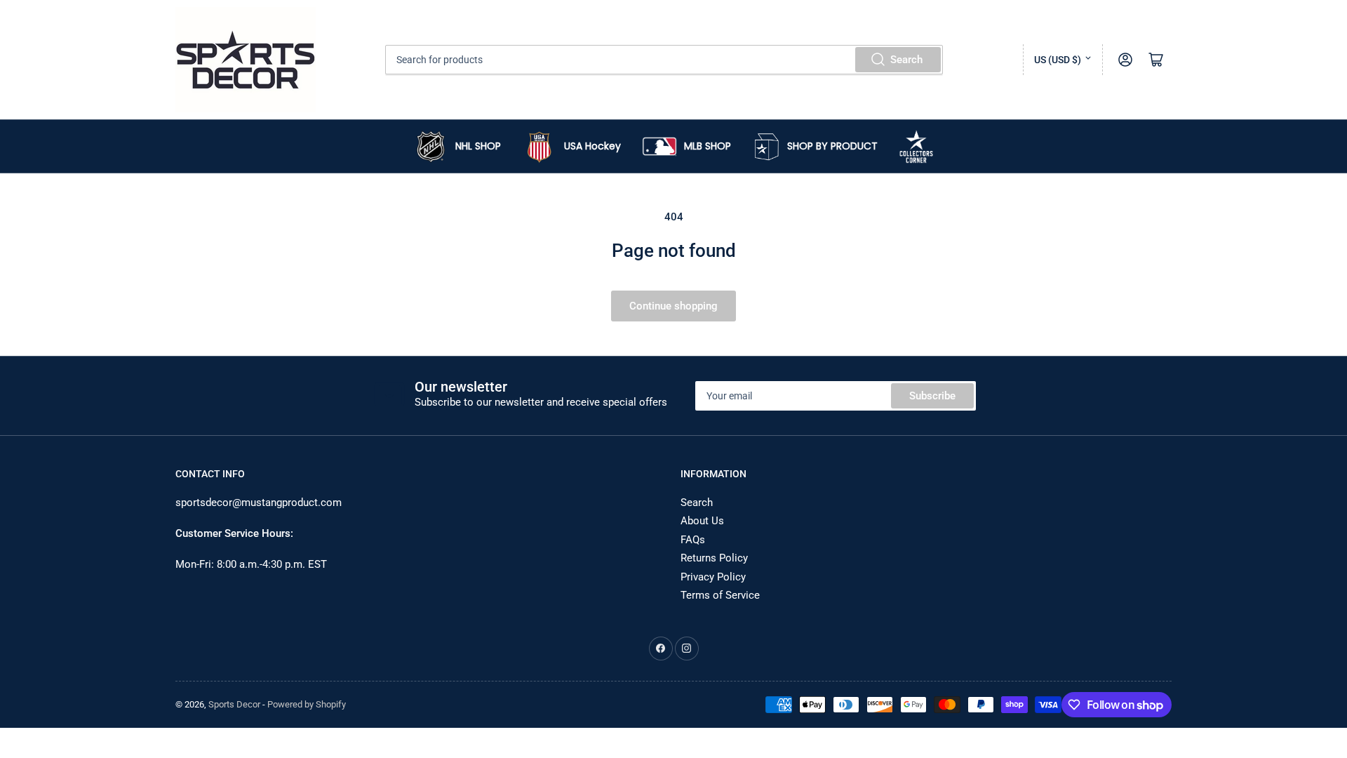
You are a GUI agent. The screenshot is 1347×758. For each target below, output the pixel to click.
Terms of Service (720, 595)
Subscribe (932, 396)
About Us (702, 520)
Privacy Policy (713, 577)
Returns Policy (714, 558)
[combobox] (664, 59)
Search (906, 59)
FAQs (693, 539)
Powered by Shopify (306, 704)
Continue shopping (673, 306)
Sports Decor (234, 704)
